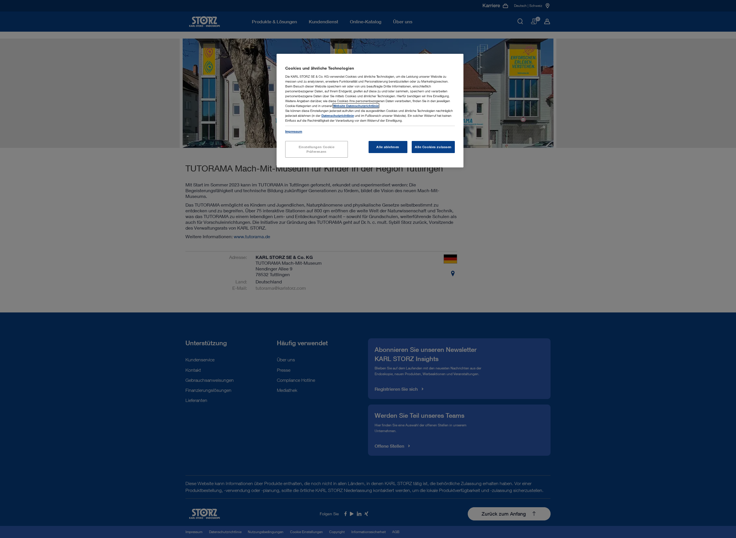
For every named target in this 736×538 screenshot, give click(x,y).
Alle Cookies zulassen (433, 147)
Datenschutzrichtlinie (337, 115)
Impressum (293, 131)
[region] (370, 110)
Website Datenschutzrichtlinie (356, 106)
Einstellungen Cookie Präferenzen (316, 149)
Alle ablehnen (387, 147)
